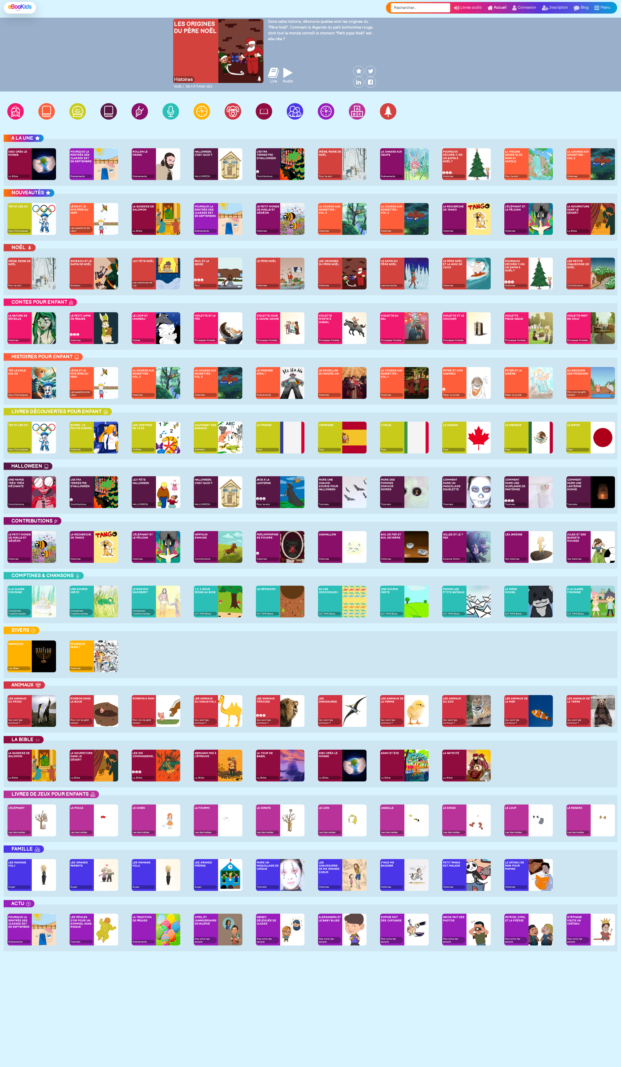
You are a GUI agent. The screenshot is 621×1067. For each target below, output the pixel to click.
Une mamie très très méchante (16, 483)
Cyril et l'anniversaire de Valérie (205, 920)
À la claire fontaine (575, 591)
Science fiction (451, 559)
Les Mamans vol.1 (17, 864)
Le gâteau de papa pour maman (514, 865)
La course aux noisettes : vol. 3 (329, 209)
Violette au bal (389, 317)
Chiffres (136, 449)
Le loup (510, 808)
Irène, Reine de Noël (330, 153)
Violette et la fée (205, 317)
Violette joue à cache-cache (268, 317)
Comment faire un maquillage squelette (451, 484)
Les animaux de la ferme (392, 700)
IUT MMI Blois (203, 613)
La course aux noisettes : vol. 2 (578, 155)
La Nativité (451, 753)
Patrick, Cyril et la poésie (515, 919)
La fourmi (202, 808)
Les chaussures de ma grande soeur (329, 867)
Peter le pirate (451, 395)
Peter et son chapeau (453, 372)
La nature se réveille (17, 317)
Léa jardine (513, 534)
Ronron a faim (143, 698)
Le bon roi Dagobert (140, 591)
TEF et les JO (18, 206)
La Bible (13, 176)
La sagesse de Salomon (143, 208)
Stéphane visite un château (574, 920)
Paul (197, 285)
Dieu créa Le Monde (17, 153)
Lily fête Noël (143, 261)
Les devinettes (16, 832)
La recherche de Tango (453, 208)
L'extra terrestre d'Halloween (266, 155)
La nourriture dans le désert (578, 209)
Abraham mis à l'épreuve (205, 755)
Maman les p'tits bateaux (454, 591)
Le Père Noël (266, 261)
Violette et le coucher (453, 317)
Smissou (75, 285)
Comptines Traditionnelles (17, 612)
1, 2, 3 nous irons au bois (205, 591)
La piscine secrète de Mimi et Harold (513, 156)
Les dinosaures (328, 700)
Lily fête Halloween (140, 481)
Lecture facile (389, 285)
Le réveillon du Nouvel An (329, 372)
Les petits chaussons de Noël (578, 264)
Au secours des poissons (577, 372)
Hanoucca (16, 644)
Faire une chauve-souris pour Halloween (328, 484)
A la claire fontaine (16, 591)
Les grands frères (203, 864)
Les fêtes (13, 668)
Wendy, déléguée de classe (266, 920)
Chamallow (327, 534)
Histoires (183, 79)
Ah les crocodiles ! (328, 591)
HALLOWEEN (202, 176)
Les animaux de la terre (578, 700)
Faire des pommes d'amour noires (388, 484)
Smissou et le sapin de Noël (81, 263)
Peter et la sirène (513, 372)
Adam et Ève (390, 753)
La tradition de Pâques (141, 919)
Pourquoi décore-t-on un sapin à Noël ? (452, 156)
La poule (76, 808)
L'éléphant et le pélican (515, 208)
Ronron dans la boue (80, 700)
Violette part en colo (577, 317)
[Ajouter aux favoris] (358, 71)
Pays (259, 449)
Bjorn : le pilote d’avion (81, 427)
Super (11, 887)
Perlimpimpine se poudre (267, 536)
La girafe (264, 808)
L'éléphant (16, 808)
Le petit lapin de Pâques (80, 317)
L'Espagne (326, 425)
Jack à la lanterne (264, 481)
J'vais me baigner (387, 864)
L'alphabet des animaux (205, 427)
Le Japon (573, 425)
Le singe (449, 808)
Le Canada (450, 425)
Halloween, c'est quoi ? (203, 153)
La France (264, 425)
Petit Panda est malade (451, 864)
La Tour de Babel (265, 755)
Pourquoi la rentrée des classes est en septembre (80, 156)
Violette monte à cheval (325, 319)
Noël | (179, 87)
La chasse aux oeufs (391, 153)
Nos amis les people (202, 940)
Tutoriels (324, 504)
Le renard (574, 808)
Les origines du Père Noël (195, 28)
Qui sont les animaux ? (15, 721)
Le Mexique (513, 425)
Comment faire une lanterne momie (574, 484)
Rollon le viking (139, 153)
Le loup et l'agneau (140, 317)
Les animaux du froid (17, 700)
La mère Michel (511, 591)
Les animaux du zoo (452, 700)
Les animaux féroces (266, 700)
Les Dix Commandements (143, 755)
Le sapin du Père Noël (389, 263)
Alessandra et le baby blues (330, 919)
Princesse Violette (205, 340)
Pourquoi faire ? (77, 645)
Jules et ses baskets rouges (576, 537)
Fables (136, 340)
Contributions (264, 176)
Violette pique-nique (514, 317)
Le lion (324, 808)
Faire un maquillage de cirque (267, 865)
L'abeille (387, 808)
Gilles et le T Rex (453, 536)
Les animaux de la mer (516, 700)
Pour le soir (325, 176)
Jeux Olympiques (18, 231)
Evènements (77, 176)
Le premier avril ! (265, 372)
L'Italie (386, 425)
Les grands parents (79, 864)
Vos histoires (512, 559)
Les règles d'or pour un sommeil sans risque (81, 922)
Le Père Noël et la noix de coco (452, 264)
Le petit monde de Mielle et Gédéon (268, 209)
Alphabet (199, 449)
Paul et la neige (202, 263)
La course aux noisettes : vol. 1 (391, 373)
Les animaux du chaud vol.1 (205, 700)
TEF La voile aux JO (17, 372)
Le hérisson (266, 589)
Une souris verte (79, 591)
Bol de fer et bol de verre (391, 536)
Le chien (138, 808)
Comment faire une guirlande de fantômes (515, 484)
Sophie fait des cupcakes (391, 919)
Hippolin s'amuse (201, 536)
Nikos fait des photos (454, 919)
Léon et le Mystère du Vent (79, 209)
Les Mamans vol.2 (141, 864)
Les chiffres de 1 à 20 (142, 427)
